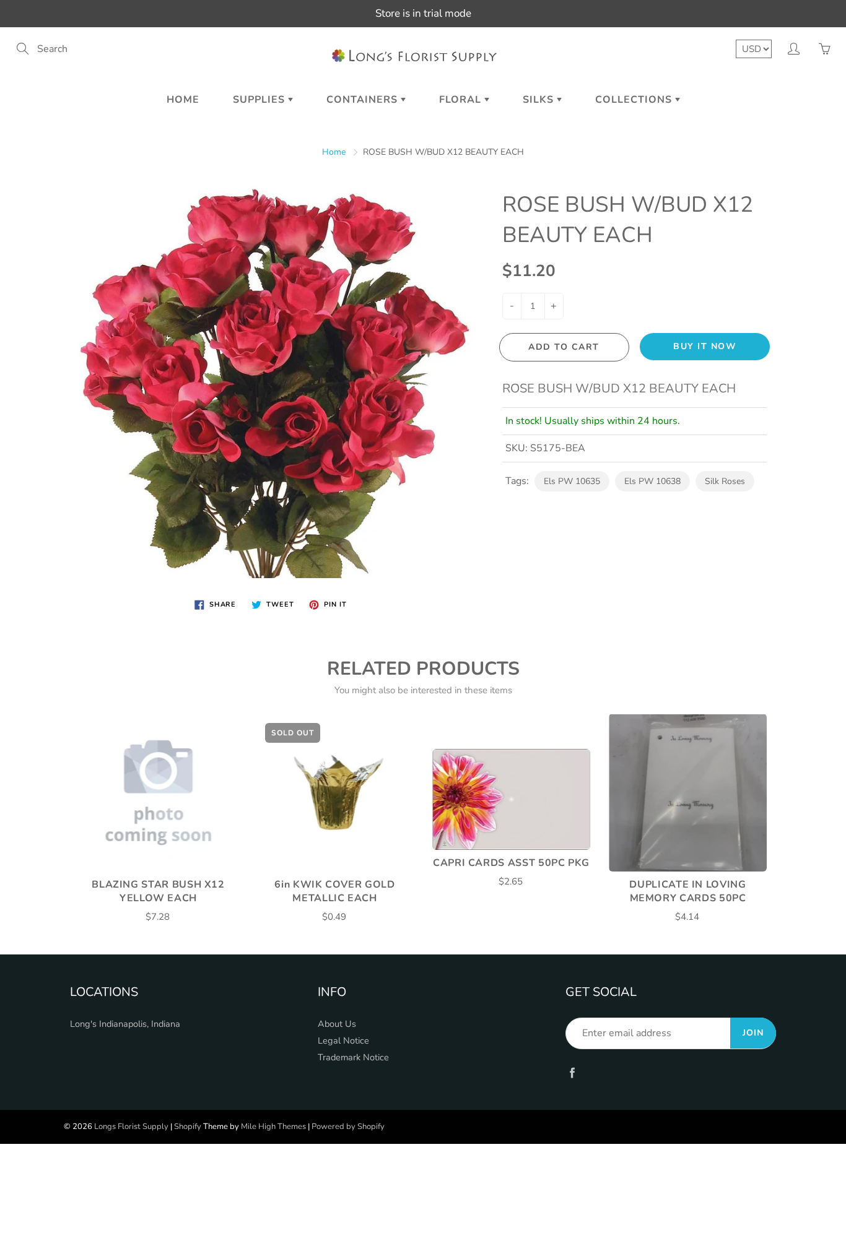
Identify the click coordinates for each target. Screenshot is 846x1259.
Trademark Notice (353, 1057)
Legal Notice (343, 1040)
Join (753, 1033)
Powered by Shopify (348, 1126)
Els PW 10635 (572, 481)
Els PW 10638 (652, 481)
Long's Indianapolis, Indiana (125, 1024)
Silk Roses (725, 481)
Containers (363, 99)
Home (183, 99)
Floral (461, 99)
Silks (540, 99)
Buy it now (704, 346)
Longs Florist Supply (131, 1126)
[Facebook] (572, 1072)
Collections (635, 99)
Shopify (187, 1126)
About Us (337, 1024)
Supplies (260, 99)
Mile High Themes (273, 1126)
